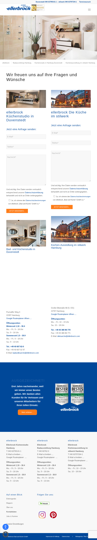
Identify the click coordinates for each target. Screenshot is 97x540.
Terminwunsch (85, 2)
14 (57, 56)
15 (59, 56)
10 (49, 56)
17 (64, 56)
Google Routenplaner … (16, 457)
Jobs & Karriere (12, 516)
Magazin (9, 503)
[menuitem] (84, 2)
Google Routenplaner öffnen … (19, 318)
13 (55, 56)
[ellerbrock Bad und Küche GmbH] (25, 9)
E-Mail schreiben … (14, 454)
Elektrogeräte (11, 499)
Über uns (9, 507)
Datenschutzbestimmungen (36, 200)
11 (51, 56)
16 (62, 56)
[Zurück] (2, 35)
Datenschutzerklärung (34, 192)
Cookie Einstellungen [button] (15, 524)
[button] (5, 534)
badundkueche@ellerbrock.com (26, 353)
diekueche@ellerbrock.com (68, 336)
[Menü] (89, 9)
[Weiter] (95, 35)
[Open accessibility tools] (6, 527)
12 (53, 56)
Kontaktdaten (11, 512)
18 (66, 56)
